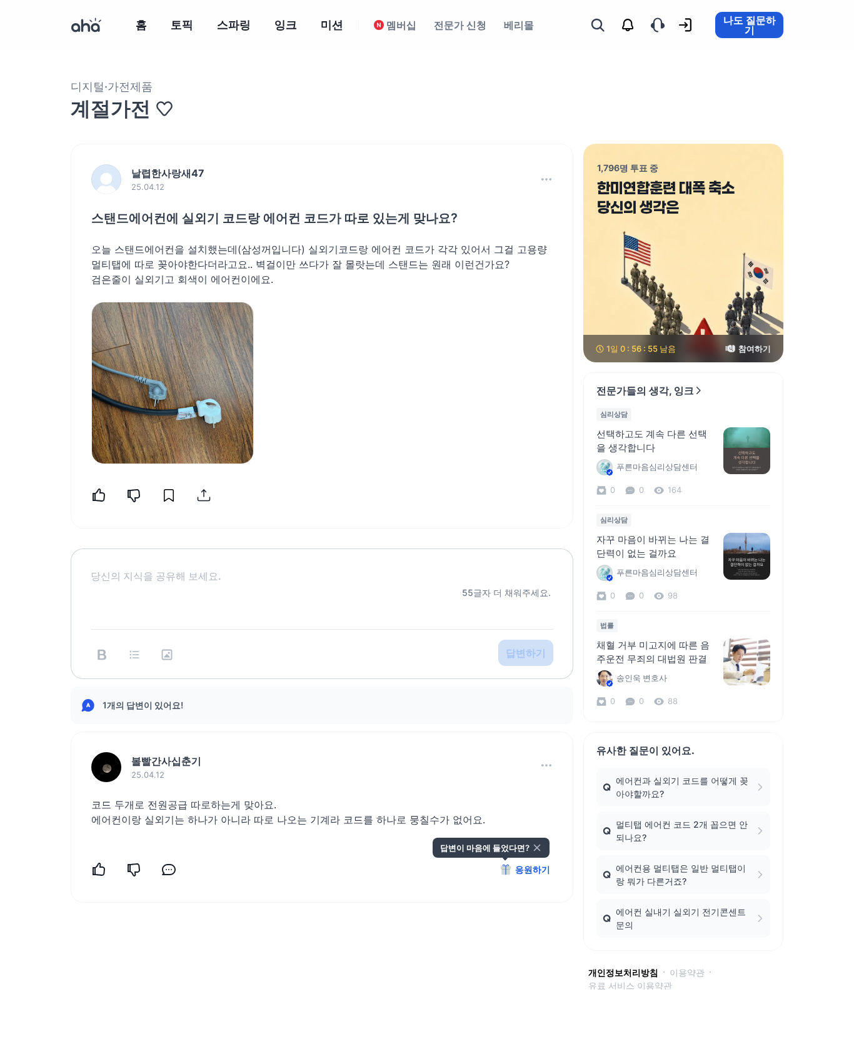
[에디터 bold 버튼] (102, 654)
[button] (546, 179)
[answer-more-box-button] (546, 765)
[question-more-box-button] (546, 179)
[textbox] (322, 565)
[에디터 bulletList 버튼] (134, 654)
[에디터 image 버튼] (167, 654)
